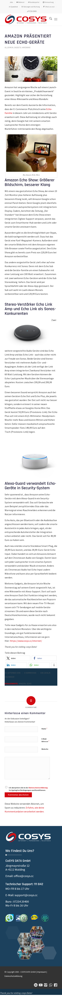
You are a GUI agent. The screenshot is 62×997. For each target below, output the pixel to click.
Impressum (41, 972)
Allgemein (9, 47)
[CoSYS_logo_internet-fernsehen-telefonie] (26, 19)
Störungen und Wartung (31, 7)
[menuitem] (11, 2)
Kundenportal (34, 2)
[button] (17, 658)
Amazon (22, 683)
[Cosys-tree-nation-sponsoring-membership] (45, 918)
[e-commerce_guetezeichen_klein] (22, 918)
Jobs (11, 2)
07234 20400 (32, 11)
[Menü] (55, 19)
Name (44, 728)
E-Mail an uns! (49, 7)
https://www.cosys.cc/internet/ (26, 640)
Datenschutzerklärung (38, 788)
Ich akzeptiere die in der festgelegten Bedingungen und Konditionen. (28, 789)
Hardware (26, 47)
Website (45, 749)
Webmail (21, 2)
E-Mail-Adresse (45, 740)
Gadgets (17, 47)
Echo (29, 683)
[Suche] (49, 19)
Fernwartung (49, 2)
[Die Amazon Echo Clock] (31, 69)
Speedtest (14, 7)
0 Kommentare (30, 673)
